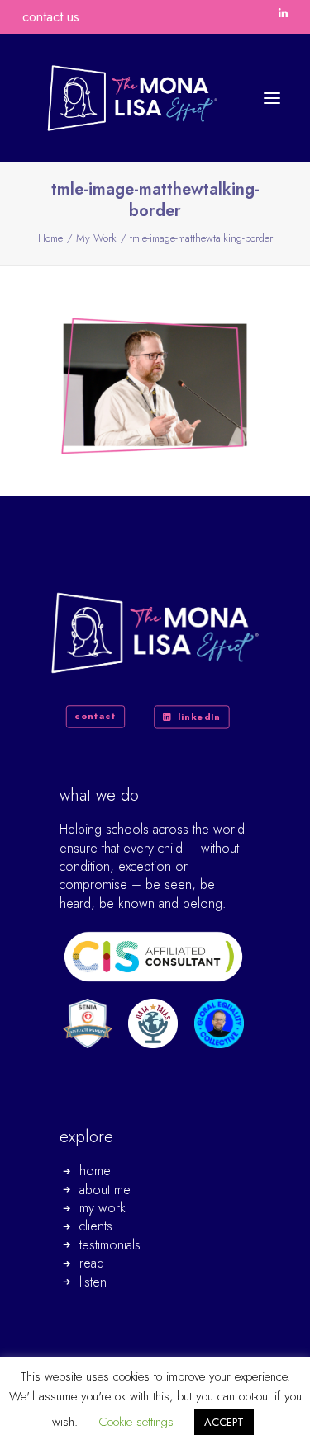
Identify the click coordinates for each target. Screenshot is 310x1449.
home (95, 1170)
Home (50, 238)
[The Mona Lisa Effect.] (132, 98)
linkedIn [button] (199, 716)
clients (95, 1225)
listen (93, 1282)
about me (105, 1189)
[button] (283, 13)
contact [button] (96, 715)
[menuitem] (283, 13)
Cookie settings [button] (136, 1422)
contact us (50, 16)
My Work (96, 238)
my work (102, 1207)
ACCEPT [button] (224, 1422)
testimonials (110, 1244)
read (91, 1263)
